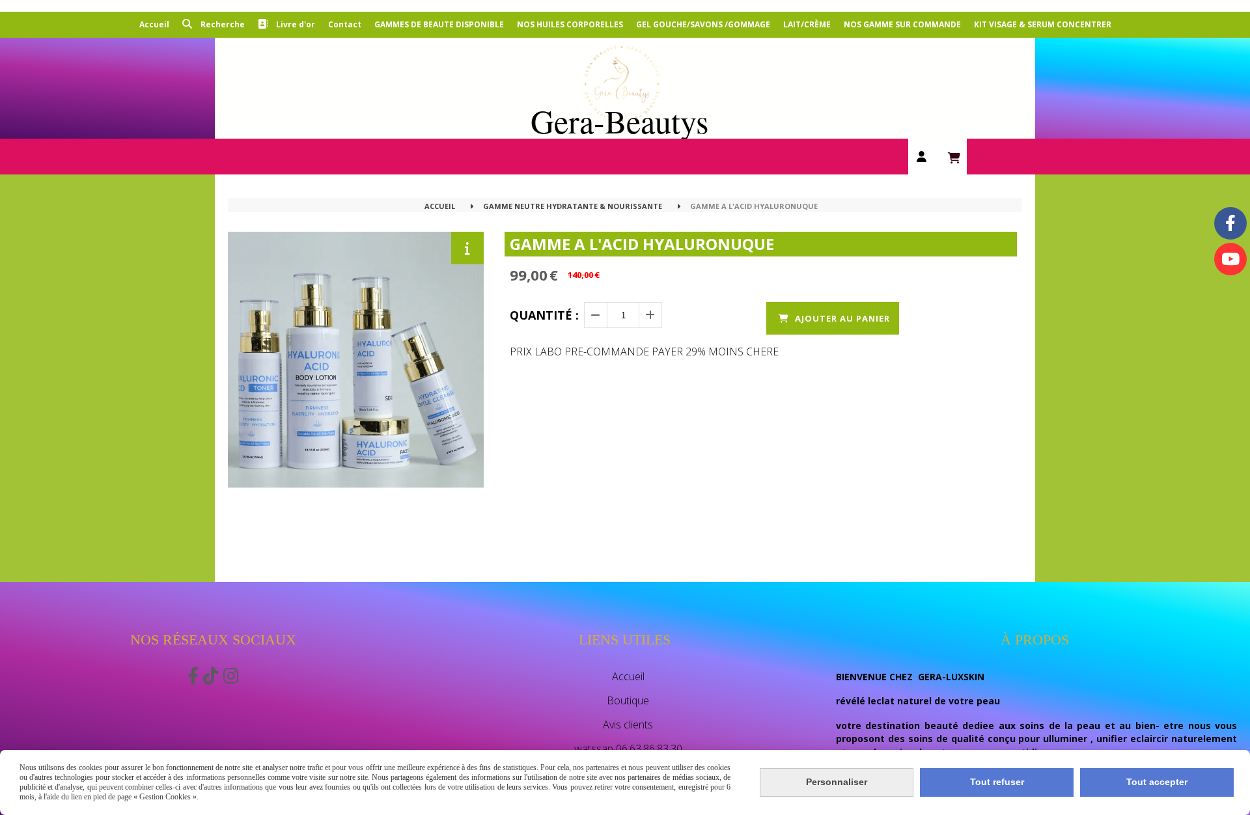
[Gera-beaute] (1230, 259)
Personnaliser (836, 782)
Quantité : (544, 315)
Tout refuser (997, 782)
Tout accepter (1157, 782)
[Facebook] (1230, 223)
